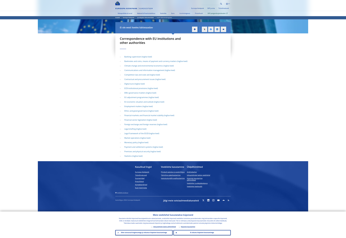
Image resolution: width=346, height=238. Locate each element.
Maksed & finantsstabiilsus (146, 13)
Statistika (163, 13)
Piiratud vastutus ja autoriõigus (173, 172)
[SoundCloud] (223, 200)
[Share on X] (204, 29)
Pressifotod (139, 181)
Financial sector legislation (135, 120)
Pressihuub (199, 13)
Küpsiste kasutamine (188, 227)
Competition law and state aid (136, 75)
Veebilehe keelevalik (194, 186)
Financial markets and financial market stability (144, 116)
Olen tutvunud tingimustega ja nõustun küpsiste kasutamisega (144, 232)
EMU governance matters (135, 93)
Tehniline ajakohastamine (170, 175)
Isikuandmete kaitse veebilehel (198, 175)
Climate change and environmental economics (143, 66)
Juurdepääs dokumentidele (145, 17)
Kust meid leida (141, 188)
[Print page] (194, 29)
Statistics (128, 156)
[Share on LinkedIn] (217, 29)
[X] (203, 200)
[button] (224, 3)
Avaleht (117, 17)
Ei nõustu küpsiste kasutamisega (202, 232)
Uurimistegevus (184, 13)
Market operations (132, 138)
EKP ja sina (211, 8)
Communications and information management (144, 70)
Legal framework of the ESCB (136, 134)
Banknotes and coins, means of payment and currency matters (150, 61)
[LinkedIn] (208, 200)
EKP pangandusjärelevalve (217, 13)
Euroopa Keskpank (197, 8)
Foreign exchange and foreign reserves (140, 125)
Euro (173, 13)
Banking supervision (132, 57)
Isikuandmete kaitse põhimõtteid (164, 227)
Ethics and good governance (136, 111)
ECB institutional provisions (135, 88)
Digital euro (129, 84)
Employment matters (133, 106)
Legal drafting (130, 129)
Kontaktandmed (141, 185)
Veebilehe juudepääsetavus (197, 183)
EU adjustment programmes (136, 97)
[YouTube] (218, 200)
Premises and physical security (137, 152)
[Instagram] (213, 200)
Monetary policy (131, 143)
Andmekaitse (192, 172)
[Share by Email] (223, 29)
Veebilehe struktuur (122, 192)
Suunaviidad (139, 178)
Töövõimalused (223, 8)
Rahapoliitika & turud (125, 13)
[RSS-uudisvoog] (228, 200)
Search (221, 3)
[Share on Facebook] (211, 29)
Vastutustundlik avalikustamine (173, 178)
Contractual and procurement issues (139, 79)
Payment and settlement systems (138, 147)
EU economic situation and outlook (139, 102)
